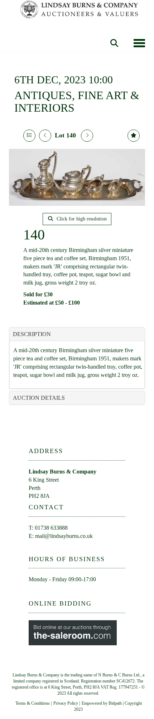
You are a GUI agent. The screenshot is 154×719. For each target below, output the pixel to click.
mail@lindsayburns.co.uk (64, 536)
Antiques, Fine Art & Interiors (76, 101)
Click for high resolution (81, 219)
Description (32, 334)
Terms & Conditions (32, 703)
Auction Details (39, 398)
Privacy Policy (65, 703)
